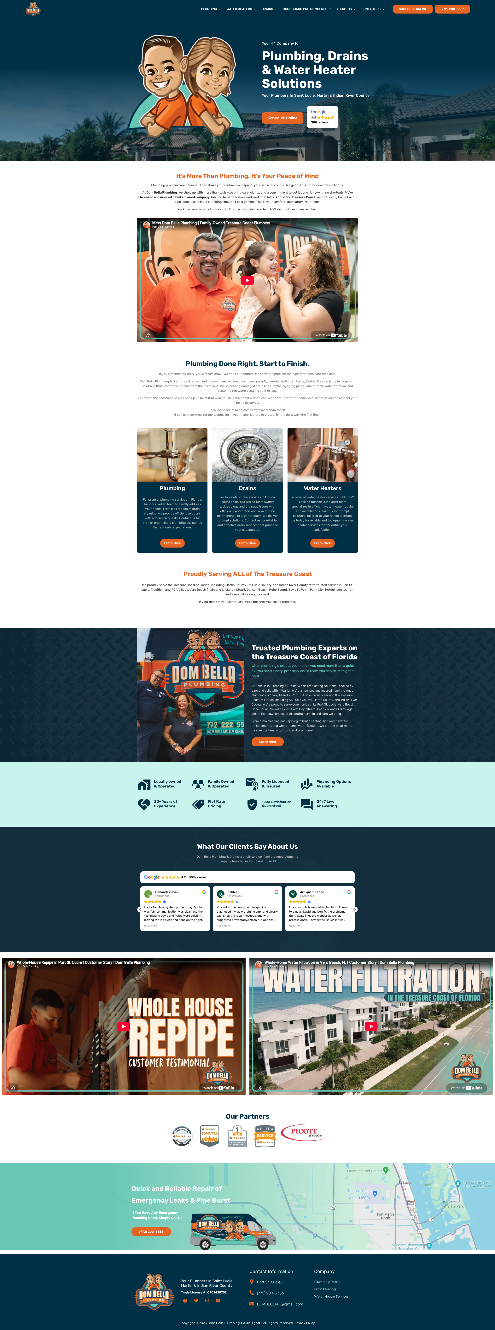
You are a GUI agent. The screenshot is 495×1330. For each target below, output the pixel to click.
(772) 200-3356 (270, 1293)
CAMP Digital (250, 1323)
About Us (344, 9)
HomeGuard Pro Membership (307, 9)
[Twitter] (196, 1301)
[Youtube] (218, 1301)
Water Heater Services (331, 1296)
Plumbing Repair (327, 1282)
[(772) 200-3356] (251, 1292)
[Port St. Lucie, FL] (251, 1281)
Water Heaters (239, 9)
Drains (267, 9)
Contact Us (371, 9)
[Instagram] (207, 1301)
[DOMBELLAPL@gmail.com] (251, 1303)
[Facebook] (185, 1301)
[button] (322, 117)
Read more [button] (150, 925)
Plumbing (209, 9)
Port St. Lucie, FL (272, 1282)
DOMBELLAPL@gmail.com (280, 1304)
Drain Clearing (325, 1289)
